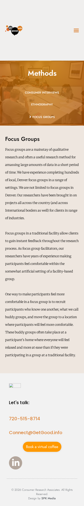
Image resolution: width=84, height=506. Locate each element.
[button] (76, 30)
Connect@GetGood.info (35, 432)
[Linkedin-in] (15, 463)
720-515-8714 (24, 419)
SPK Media (48, 498)
